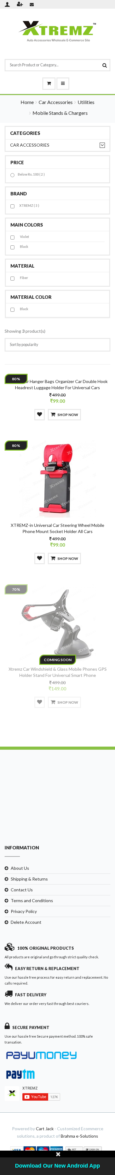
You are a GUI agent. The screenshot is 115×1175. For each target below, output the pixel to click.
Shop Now (67, 414)
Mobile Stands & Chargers (60, 113)
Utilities (86, 102)
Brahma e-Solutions (79, 1136)
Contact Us (22, 889)
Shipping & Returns (29, 878)
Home (27, 102)
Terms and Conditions (32, 900)
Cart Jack (45, 1128)
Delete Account (26, 922)
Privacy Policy (24, 911)
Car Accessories (56, 102)
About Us (20, 868)
